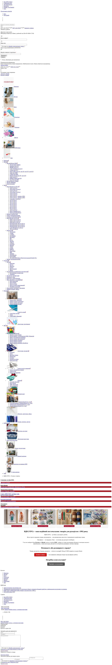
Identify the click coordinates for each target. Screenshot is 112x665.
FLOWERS (13, 236)
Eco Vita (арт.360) (14, 179)
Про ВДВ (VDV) (8, 2)
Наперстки (12, 356)
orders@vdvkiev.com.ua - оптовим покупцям (16, 609)
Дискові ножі (21, 394)
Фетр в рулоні (13, 284)
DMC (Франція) (14, 384)
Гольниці (12, 352)
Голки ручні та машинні (24, 368)
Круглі (11, 264)
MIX (11, 252)
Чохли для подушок (20, 448)
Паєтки (9, 262)
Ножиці (20, 380)
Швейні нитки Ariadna (15, 334)
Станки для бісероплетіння (14, 216)
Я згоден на (13, 46)
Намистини (10, 230)
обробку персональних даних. (16, 46)
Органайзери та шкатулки (16, 273)
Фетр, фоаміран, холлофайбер (14, 279)
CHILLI (12, 242)
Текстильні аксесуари (23, 439)
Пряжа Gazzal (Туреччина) (16, 301)
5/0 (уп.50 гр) (13, 203)
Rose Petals (12, 251)
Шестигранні (13, 269)
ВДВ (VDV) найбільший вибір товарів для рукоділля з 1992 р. (20, 590)
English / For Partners (9, 7)
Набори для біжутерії (12, 214)
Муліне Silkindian (11, 182)
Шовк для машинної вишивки (17, 337)
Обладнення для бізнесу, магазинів (16, 288)
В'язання (17, 127)
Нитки (17, 333)
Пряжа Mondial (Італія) (15, 304)
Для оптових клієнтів (6, 11)
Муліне (16, 96)
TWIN (11, 247)
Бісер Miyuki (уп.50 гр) (13, 218)
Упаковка (12, 274)
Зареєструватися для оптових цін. (12, 587)
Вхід (5, 14)
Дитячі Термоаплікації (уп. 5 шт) (18, 406)
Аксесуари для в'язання (24, 324)
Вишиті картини (22, 456)
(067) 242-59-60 (16, 28)
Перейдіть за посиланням (56, 564)
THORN (12, 253)
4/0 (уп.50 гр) (13, 201)
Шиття (16, 137)
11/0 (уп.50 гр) (13, 190)
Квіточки (12, 263)
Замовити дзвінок (29, 28)
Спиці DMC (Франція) (15, 316)
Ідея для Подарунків (12, 440)
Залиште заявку (40, 554)
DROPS (12, 245)
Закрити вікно (4, 65)
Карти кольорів (11, 184)
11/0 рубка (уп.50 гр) (15, 192)
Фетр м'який (13, 282)
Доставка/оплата (8, 4)
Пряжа (19, 298)
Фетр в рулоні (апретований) (17, 285)
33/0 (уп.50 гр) (13, 210)
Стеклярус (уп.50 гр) (15, 199)
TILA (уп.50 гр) (14, 229)
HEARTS (12, 237)
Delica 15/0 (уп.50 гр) (15, 221)
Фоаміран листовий (15, 286)
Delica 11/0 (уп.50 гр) (15, 219)
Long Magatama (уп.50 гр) (16, 227)
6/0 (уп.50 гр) (13, 204)
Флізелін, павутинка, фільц (25, 414)
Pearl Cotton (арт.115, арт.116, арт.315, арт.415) (21, 171)
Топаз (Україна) (14, 386)
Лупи (11, 353)
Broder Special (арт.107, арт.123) (18, 175)
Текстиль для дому (22, 431)
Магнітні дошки (14, 355)
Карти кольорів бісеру (15, 212)
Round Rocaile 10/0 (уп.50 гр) (17, 223)
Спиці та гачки (21, 312)
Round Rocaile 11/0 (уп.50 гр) (17, 225)
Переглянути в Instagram (16, 526)
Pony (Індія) (13, 383)
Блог (5, 8)
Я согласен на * (15, 661)
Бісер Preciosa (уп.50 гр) (13, 186)
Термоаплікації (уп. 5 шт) (25, 401)
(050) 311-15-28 (15, 67)
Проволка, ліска (11, 277)
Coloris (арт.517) (14, 170)
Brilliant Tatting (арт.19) (15, 178)
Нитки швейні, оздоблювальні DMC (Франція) (22, 336)
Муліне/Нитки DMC (12, 163)
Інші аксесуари (14, 360)
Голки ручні (13, 371)
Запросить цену (14, 662)
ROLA (11, 240)
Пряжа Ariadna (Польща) (16, 302)
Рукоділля (16, 117)
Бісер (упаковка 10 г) (15, 211)
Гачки (11, 315)
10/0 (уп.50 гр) (13, 188)
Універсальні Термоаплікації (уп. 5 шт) (20, 404)
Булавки (12, 357)
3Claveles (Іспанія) (14, 382)
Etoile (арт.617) (13, 177)
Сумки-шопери (15, 472)
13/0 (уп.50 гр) (13, 194)
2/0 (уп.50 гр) (13, 200)
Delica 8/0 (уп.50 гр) (15, 222)
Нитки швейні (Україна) (16, 340)
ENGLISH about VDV (9, 592)
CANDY (12, 234)
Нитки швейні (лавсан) (16, 341)
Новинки (16, 86)
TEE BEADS (13, 255)
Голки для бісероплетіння (13, 215)
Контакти (6, 6)
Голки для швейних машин (17, 370)
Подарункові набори (15, 164)
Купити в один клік (17, 649)
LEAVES (12, 244)
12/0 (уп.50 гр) (13, 193)
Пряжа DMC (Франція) (16, 300)
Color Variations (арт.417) (16, 168)
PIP (11, 238)
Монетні (12, 266)
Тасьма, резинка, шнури (24, 421)
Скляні (11, 233)
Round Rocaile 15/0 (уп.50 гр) (17, 226)
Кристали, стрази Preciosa (13, 278)
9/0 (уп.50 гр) (13, 208)
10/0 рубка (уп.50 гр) (15, 189)
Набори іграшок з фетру (13, 289)
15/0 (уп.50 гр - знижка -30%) (17, 197)
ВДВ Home (17, 147)
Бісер (15, 107)
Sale (12, 158)
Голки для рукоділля (15, 372)
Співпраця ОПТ (8, 3)
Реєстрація (6, 15)
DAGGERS (13, 256)
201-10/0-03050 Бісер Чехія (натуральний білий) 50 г (23, 258)
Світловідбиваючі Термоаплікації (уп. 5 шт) (21, 403)
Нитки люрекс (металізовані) (17, 339)
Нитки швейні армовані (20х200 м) (19, 343)
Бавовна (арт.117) (14, 166)
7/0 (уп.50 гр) (13, 205)
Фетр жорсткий (14, 281)
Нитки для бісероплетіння (13, 259)
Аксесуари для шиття (23, 351)
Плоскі (11, 267)
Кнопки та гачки (14, 359)
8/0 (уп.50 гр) (13, 207)
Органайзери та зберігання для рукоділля (17, 271)
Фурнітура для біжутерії (13, 275)
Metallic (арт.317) (14, 167)
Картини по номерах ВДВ (20, 464)
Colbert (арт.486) (14, 174)
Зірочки (12, 241)
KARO (11, 248)
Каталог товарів (5, 73)
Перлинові (12, 232)
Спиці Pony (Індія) (14, 313)
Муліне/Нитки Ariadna (12, 181)
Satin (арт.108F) (14, 173)
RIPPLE (12, 249)
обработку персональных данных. (18, 661)
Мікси (11, 270)
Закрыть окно (4, 663)
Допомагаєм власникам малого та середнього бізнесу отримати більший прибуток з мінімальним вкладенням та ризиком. (35, 589)
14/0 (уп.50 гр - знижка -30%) (17, 196)
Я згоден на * (13, 648)
